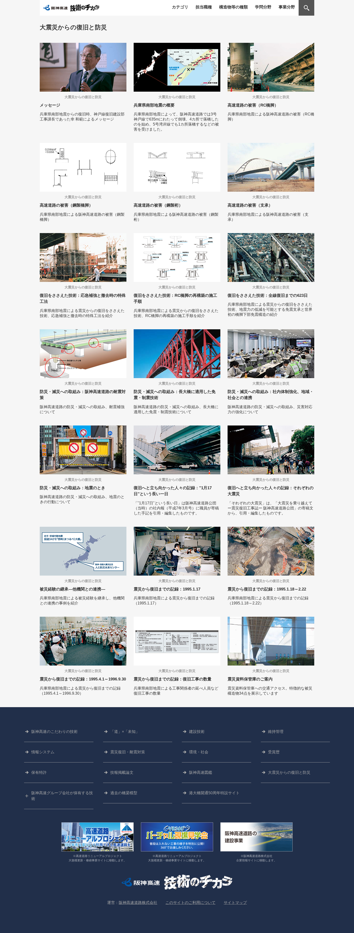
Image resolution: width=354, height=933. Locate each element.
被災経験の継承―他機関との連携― (72, 589)
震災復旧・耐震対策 (127, 752)
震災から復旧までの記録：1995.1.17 (167, 589)
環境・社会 (198, 752)
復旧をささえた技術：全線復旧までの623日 (268, 295)
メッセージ (50, 105)
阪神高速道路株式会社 (138, 903)
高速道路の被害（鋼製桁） (158, 205)
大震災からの (289, 772)
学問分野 (263, 7)
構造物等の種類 (233, 7)
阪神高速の (54, 732)
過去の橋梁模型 (123, 793)
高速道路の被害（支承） (250, 205)
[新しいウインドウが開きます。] (97, 838)
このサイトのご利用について (190, 903)
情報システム (42, 752)
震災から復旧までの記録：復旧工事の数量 (172, 679)
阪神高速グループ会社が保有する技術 (62, 796)
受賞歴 (274, 752)
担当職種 (204, 7)
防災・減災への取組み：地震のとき (72, 488)
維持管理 (275, 732)
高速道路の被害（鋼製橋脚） (66, 205)
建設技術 (196, 732)
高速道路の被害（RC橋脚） (253, 105)
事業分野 (287, 7)
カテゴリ (180, 7)
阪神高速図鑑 (200, 772)
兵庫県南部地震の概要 (154, 105)
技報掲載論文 (121, 772)
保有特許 (39, 772)
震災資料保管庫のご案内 (250, 679)
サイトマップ (235, 903)
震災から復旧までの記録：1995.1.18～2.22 (267, 589)
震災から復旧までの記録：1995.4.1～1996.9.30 (83, 679)
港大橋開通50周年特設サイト (214, 793)
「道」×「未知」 (124, 732)
